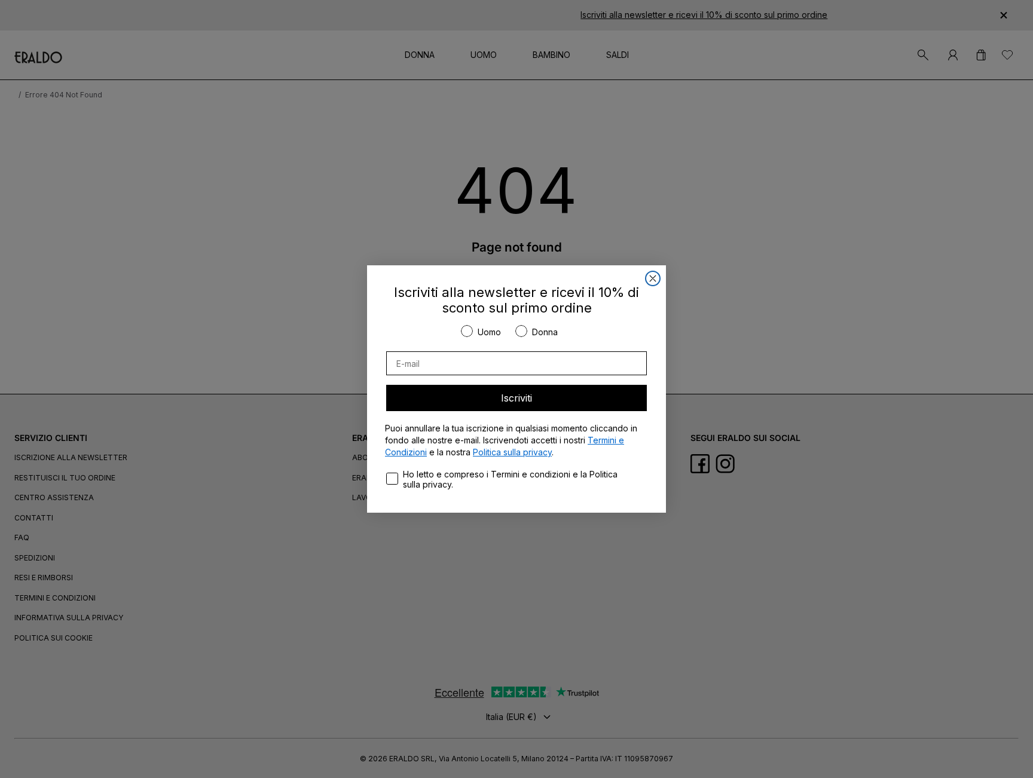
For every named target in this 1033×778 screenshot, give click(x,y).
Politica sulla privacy (512, 452)
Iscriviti (516, 398)
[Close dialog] (653, 278)
